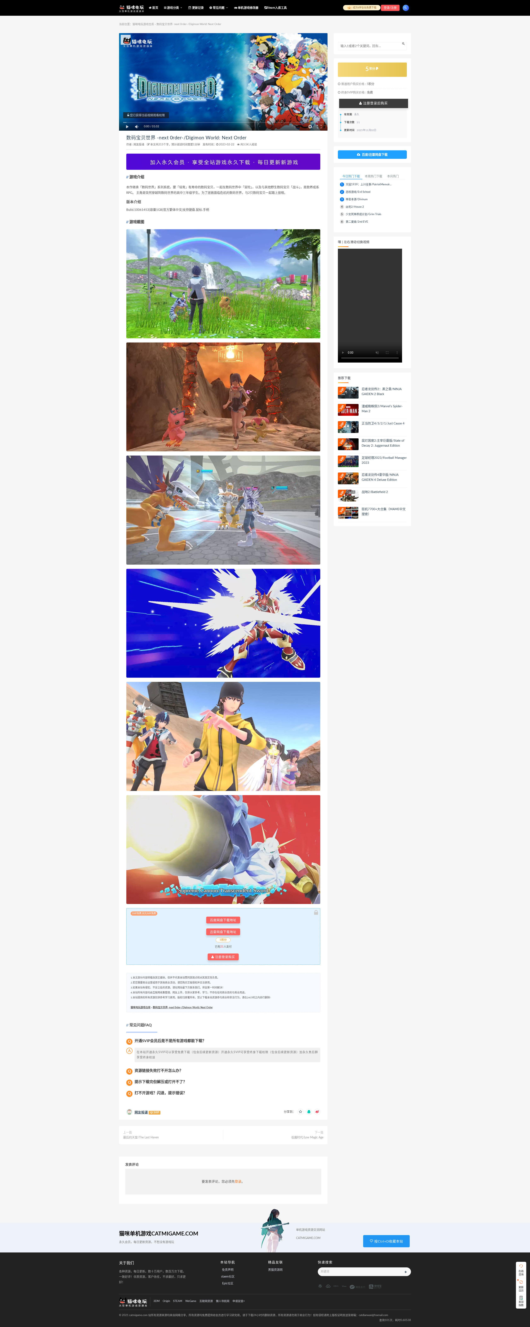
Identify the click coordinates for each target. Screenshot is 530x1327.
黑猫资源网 (275, 1269)
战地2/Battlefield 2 (375, 492)
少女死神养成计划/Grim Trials (363, 214)
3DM (156, 1301)
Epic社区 (227, 1283)
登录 (238, 1181)
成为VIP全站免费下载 (364, 7)
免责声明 (228, 1269)
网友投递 (139, 144)
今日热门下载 (351, 176)
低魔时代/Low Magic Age (307, 1137)
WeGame (190, 1301)
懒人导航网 (222, 1301)
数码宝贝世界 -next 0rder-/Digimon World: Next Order (186, 138)
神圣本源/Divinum (357, 199)
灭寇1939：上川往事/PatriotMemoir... (368, 184)
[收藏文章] (301, 1112)
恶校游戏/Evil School (358, 192)
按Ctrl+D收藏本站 (388, 1241)
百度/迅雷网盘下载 (375, 154)
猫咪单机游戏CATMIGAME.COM (158, 1234)
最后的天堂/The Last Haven (141, 1137)
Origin (166, 1301)
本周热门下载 (373, 176)
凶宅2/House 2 (355, 207)
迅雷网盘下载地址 (223, 932)
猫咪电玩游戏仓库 (143, 24)
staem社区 (228, 1276)
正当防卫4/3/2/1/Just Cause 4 (383, 423)
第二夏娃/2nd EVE (357, 222)
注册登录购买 (224, 957)
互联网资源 (206, 1301)
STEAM (177, 1301)
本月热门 (393, 176)
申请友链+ (238, 1301)
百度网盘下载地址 (223, 920)
